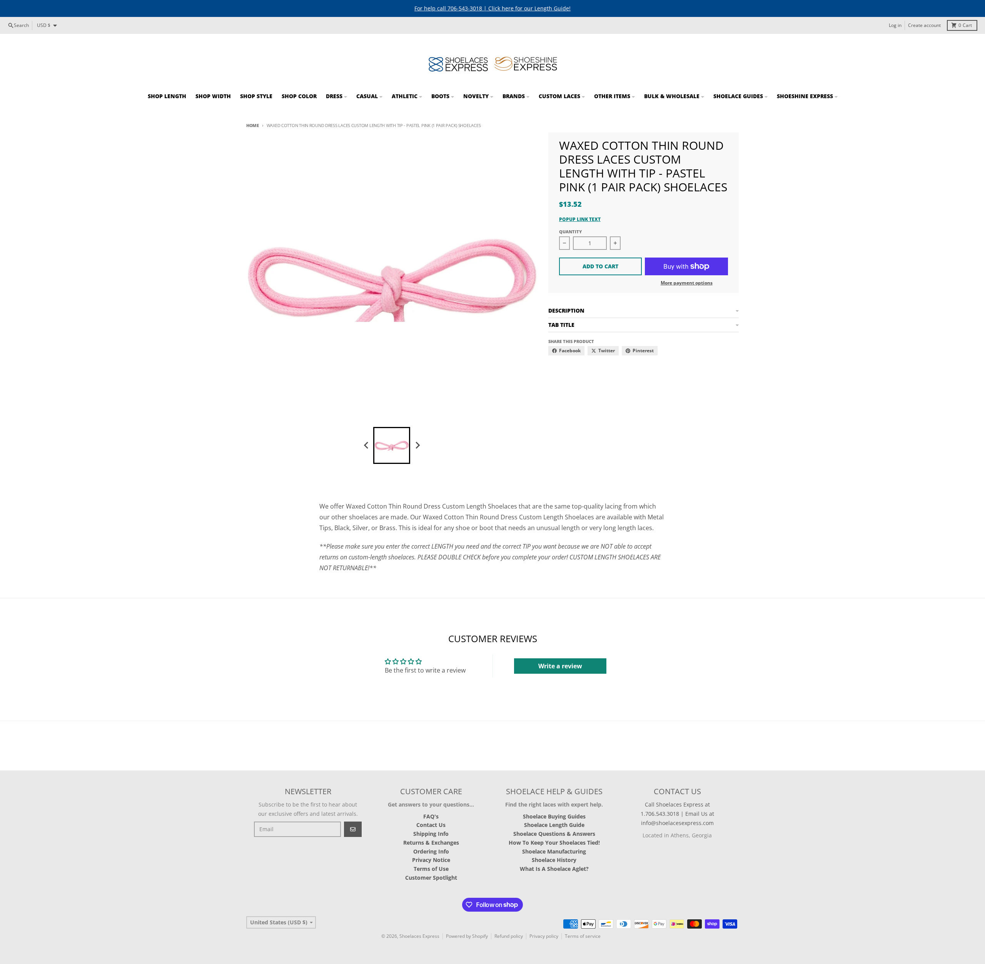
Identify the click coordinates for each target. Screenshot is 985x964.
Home (252, 125)
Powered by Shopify (467, 936)
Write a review (560, 666)
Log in (895, 25)
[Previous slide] (366, 445)
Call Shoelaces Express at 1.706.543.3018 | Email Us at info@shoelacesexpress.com (677, 814)
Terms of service (583, 936)
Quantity (570, 231)
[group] (391, 445)
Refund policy (508, 936)
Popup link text (580, 219)
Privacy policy (543, 936)
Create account (924, 25)
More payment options (687, 283)
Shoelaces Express (419, 936)
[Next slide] (417, 445)
